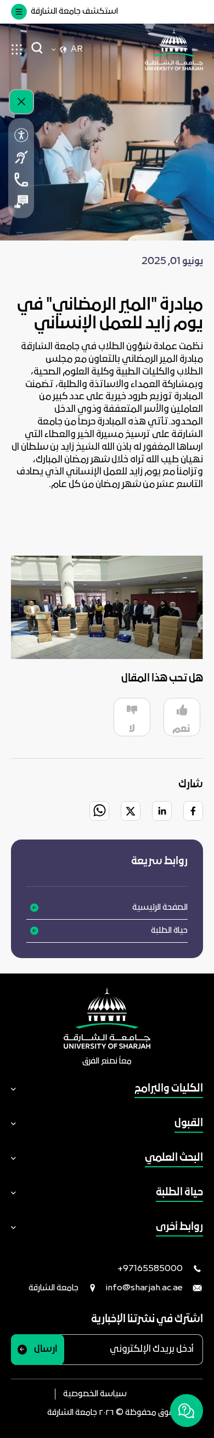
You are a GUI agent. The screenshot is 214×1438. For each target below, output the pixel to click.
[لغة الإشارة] (21, 157)
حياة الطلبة (169, 930)
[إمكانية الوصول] (21, 135)
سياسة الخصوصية (95, 1394)
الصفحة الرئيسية (160, 907)
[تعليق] (21, 201)
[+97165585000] (21, 180)
